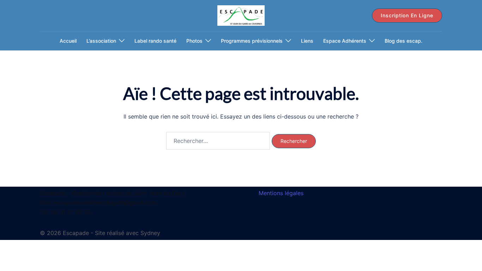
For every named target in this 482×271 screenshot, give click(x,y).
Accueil (68, 41)
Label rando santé (155, 41)
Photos (194, 41)
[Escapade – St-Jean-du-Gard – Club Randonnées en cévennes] (240, 14)
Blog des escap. (403, 41)
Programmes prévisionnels (252, 41)
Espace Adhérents (344, 41)
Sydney (150, 232)
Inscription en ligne (407, 15)
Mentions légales (281, 193)
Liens (307, 41)
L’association (101, 41)
